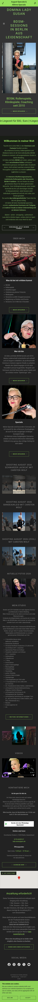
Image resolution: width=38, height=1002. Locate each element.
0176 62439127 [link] (19, 839)
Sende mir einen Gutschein (19, 947)
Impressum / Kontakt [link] (19, 977)
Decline (10, 997)
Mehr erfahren (19, 111)
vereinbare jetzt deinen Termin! (19, 227)
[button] (4, 23)
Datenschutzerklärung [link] (19, 975)
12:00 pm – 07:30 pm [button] (22, 851)
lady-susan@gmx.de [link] (19, 841)
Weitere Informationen (19, 717)
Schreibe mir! (19, 865)
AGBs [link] (19, 978)
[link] (19, 23)
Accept (28, 997)
